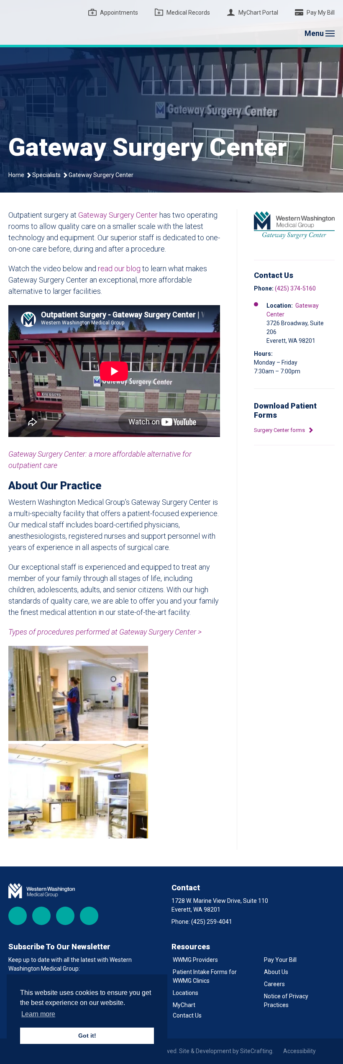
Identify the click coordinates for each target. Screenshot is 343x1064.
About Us (276, 972)
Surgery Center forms (280, 430)
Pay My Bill (321, 12)
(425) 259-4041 (211, 921)
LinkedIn (89, 916)
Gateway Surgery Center (118, 215)
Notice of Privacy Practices (286, 1000)
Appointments (119, 12)
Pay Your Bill (280, 959)
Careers (274, 984)
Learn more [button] (38, 1014)
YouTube (65, 916)
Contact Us (187, 1015)
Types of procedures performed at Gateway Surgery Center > (105, 631)
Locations (185, 992)
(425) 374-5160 (295, 288)
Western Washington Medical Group (60, 22)
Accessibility (299, 1051)
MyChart (184, 1005)
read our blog (119, 268)
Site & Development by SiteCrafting (225, 1051)
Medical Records (188, 12)
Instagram (41, 916)
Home (16, 175)
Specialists (46, 175)
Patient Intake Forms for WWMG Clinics (205, 976)
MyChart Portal (258, 12)
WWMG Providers (195, 959)
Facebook (17, 916)
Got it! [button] (87, 1035)
